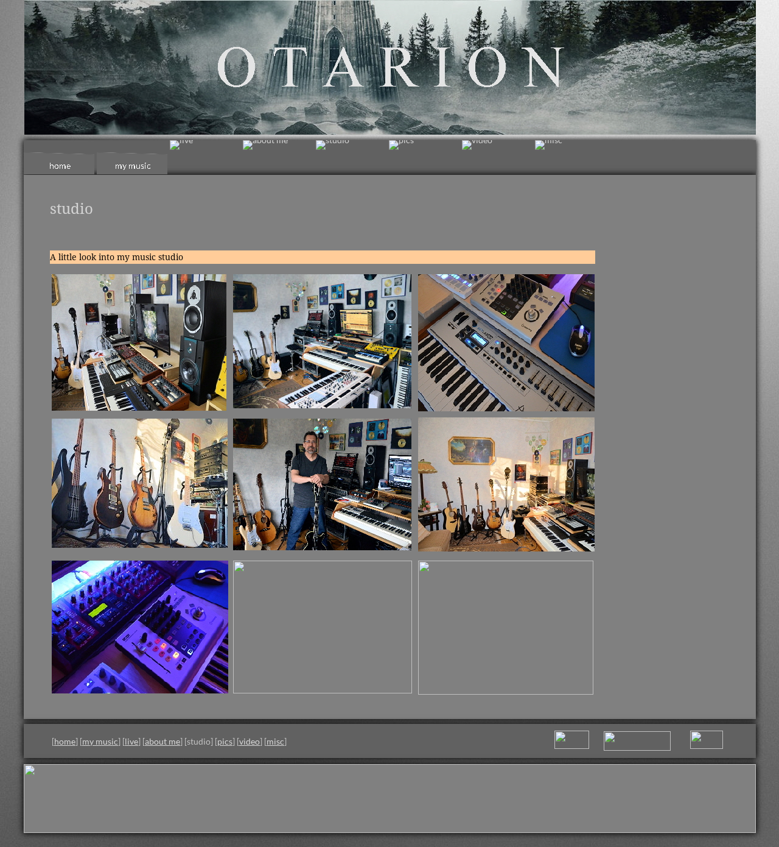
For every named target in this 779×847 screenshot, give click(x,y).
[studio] (332, 145)
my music (100, 741)
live (131, 741)
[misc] (548, 145)
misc (275, 741)
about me (162, 741)
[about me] (265, 145)
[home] (60, 157)
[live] (181, 145)
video (249, 741)
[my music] (133, 157)
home (64, 741)
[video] (477, 145)
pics (224, 741)
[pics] (401, 145)
